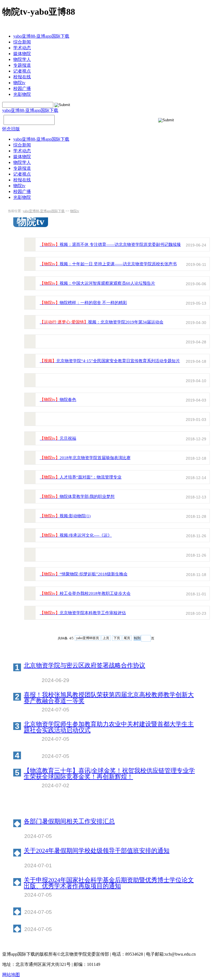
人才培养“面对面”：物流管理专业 (80, 477)
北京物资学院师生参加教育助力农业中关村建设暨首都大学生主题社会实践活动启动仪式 (109, 727)
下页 (116, 638)
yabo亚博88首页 (87, 638)
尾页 (127, 638)
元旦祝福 (58, 438)
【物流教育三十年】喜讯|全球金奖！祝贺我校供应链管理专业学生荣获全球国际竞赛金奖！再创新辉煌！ (109, 774)
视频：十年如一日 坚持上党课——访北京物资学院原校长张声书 (108, 264)
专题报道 (22, 65)
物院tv (19, 82)
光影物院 (22, 94)
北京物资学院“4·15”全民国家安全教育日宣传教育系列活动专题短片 (110, 361)
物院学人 (22, 59)
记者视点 (22, 71)
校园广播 (22, 88)
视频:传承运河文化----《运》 (76, 535)
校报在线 (22, 76)
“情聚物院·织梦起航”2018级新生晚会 (84, 574)
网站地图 (11, 974)
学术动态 (22, 47)
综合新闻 (22, 42)
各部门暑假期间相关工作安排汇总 (69, 821)
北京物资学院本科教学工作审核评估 (83, 613)
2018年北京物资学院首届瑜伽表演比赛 (85, 458)
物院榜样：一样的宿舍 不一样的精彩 (83, 302)
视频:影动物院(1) (65, 516)
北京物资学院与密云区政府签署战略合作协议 (84, 665)
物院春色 (58, 399)
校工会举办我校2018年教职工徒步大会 (85, 593)
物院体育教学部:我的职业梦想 (77, 496)
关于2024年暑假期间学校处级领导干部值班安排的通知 (96, 851)
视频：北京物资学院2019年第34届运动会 (101, 322)
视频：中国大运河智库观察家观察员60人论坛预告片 (97, 283)
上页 (106, 638)
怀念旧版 (11, 129)
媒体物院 (22, 53)
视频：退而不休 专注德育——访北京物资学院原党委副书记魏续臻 (110, 244)
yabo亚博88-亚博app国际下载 (41, 36)
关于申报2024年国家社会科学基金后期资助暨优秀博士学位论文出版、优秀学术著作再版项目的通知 (109, 883)
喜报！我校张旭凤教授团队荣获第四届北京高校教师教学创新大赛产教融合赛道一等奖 (109, 698)
